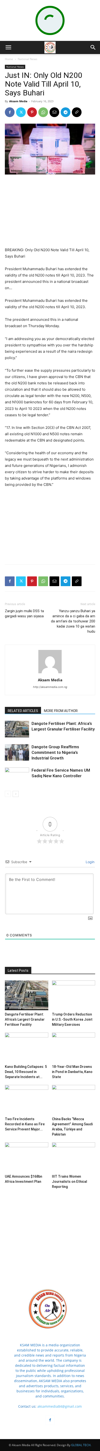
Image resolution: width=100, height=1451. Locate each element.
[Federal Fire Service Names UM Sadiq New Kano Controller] (17, 775)
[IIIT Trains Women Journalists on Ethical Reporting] (73, 1157)
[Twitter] (21, 112)
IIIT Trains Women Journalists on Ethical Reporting (69, 1181)
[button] (8, 47)
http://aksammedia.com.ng (50, 687)
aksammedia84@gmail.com (59, 1406)
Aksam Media (18, 101)
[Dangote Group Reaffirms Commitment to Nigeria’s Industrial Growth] (17, 752)
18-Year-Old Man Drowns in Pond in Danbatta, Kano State (72, 1072)
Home (9, 59)
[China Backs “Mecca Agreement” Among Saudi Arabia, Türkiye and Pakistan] (73, 1100)
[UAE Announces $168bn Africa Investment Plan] (26, 1157)
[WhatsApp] (43, 112)
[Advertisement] (50, 211)
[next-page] (16, 794)
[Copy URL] (77, 112)
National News (27, 59)
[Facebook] (10, 112)
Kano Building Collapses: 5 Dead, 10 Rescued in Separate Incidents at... (26, 1072)
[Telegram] (65, 112)
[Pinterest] (32, 112)
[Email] (54, 112)
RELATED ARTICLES (23, 711)
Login (89, 862)
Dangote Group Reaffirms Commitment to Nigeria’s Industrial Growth (55, 752)
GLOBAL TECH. (81, 1445)
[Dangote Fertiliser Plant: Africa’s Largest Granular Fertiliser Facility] (17, 729)
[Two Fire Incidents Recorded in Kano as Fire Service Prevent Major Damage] (26, 1100)
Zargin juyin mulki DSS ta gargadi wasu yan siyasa (24, 613)
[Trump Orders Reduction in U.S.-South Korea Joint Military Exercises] (73, 995)
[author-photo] (50, 673)
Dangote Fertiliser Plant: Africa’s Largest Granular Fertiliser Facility (25, 1019)
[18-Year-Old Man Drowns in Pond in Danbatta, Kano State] (73, 1048)
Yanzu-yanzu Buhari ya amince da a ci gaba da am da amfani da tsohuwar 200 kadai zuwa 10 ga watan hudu (73, 621)
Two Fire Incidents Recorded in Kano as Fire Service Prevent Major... (25, 1124)
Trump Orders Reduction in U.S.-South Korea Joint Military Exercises (72, 1019)
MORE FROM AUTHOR (61, 711)
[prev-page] (8, 794)
